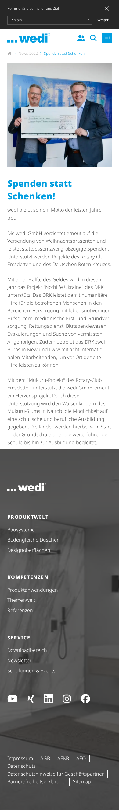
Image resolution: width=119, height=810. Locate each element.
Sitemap (82, 781)
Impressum (20, 758)
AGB (45, 758)
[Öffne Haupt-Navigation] (107, 38)
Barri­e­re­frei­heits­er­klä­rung (36, 781)
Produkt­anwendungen (32, 590)
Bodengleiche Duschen (33, 539)
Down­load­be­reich (27, 650)
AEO (81, 758)
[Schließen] (107, 8)
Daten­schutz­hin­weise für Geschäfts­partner (55, 773)
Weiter (103, 19)
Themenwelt (21, 600)
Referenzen (20, 610)
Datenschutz (21, 766)
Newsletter (19, 660)
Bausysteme (21, 529)
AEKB (63, 758)
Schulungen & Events (31, 670)
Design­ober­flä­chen (28, 550)
